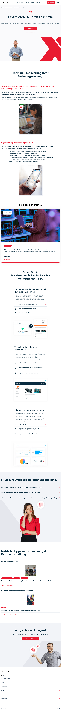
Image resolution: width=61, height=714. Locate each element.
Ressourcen (38, 2)
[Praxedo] (5, 2)
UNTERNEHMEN (4, 698)
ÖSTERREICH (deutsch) (6, 678)
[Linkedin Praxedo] (57, 708)
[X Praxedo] (59, 708)
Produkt (27, 2)
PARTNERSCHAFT (4, 686)
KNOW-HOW (3, 694)
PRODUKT (3, 690)
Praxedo (2, 7)
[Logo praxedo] (30, 672)
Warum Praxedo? (20, 2)
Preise (32, 2)
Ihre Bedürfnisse (8, 7)
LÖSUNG (2, 682)
